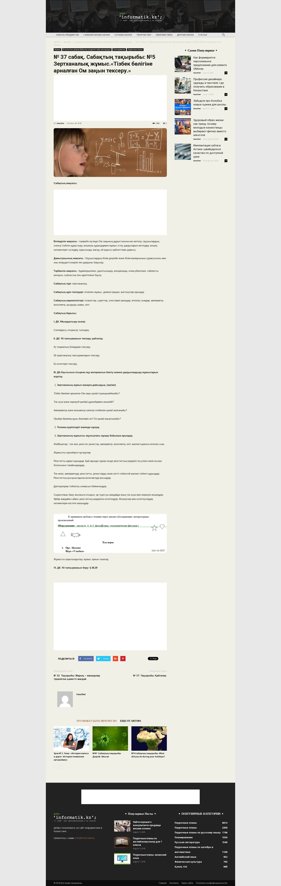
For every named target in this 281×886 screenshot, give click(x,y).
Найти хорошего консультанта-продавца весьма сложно (147, 825)
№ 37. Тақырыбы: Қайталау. (150, 675)
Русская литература (187, 842)
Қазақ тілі (181, 866)
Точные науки (123, 34)
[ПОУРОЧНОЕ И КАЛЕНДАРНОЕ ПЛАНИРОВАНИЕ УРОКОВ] (140, 16)
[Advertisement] (110, 98)
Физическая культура (188, 861)
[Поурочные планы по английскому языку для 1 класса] (122, 842)
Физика (67, 42)
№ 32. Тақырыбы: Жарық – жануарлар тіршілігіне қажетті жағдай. (77, 677)
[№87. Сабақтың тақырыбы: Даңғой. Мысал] (110, 738)
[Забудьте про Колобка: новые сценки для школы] (183, 107)
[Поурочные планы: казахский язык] (122, 858)
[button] (223, 35)
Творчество (143, 34)
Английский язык (185, 856)
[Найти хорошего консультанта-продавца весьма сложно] (122, 826)
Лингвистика (164, 34)
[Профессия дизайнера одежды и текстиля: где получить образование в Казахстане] (183, 85)
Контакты (174, 883)
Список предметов (67, 34)
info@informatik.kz (85, 838)
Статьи (202, 34)
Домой (57, 42)
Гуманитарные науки (96, 34)
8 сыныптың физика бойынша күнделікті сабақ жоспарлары (103, 42)
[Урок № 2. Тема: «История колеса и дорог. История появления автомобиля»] (71, 738)
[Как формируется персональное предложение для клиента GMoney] (183, 64)
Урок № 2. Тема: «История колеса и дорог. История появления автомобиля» (71, 756)
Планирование (119, 49)
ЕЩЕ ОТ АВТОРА (130, 720)
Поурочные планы (135, 49)
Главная (163, 883)
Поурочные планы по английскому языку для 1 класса (147, 841)
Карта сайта (187, 883)
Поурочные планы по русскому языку (198, 832)
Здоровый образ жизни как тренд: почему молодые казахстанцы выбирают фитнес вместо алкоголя (209, 127)
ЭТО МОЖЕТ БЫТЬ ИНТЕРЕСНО (96, 720)
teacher (60, 123)
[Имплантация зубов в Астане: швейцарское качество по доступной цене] (183, 152)
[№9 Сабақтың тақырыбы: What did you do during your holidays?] (149, 738)
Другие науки (185, 34)
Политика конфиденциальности (211, 883)
